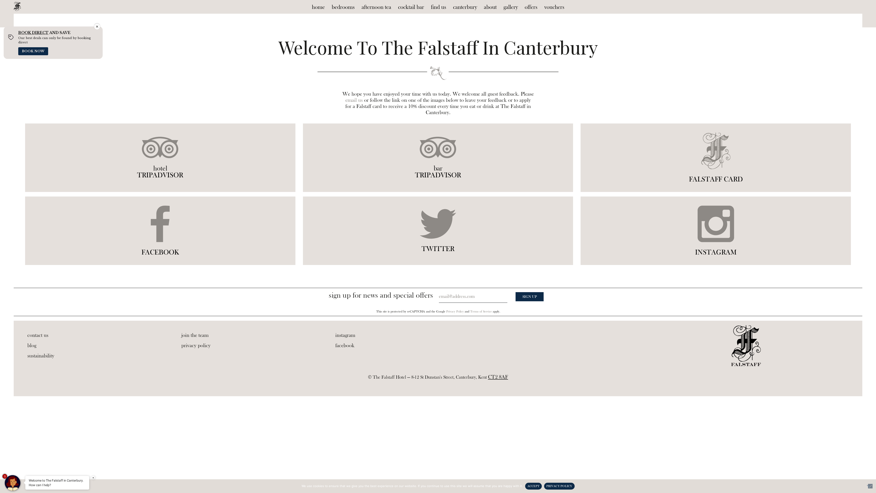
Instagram (345, 335)
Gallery (510, 7)
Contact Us (37, 335)
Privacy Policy (455, 311)
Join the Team (195, 335)
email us (354, 100)
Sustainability (40, 356)
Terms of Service (481, 311)
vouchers (554, 7)
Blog (31, 346)
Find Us (438, 7)
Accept (533, 486)
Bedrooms (343, 7)
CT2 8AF (498, 377)
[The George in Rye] (17, 5)
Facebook (345, 346)
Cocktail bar (411, 7)
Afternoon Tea (376, 7)
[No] (870, 486)
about (490, 7)
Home (318, 7)
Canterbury (465, 7)
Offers (531, 7)
